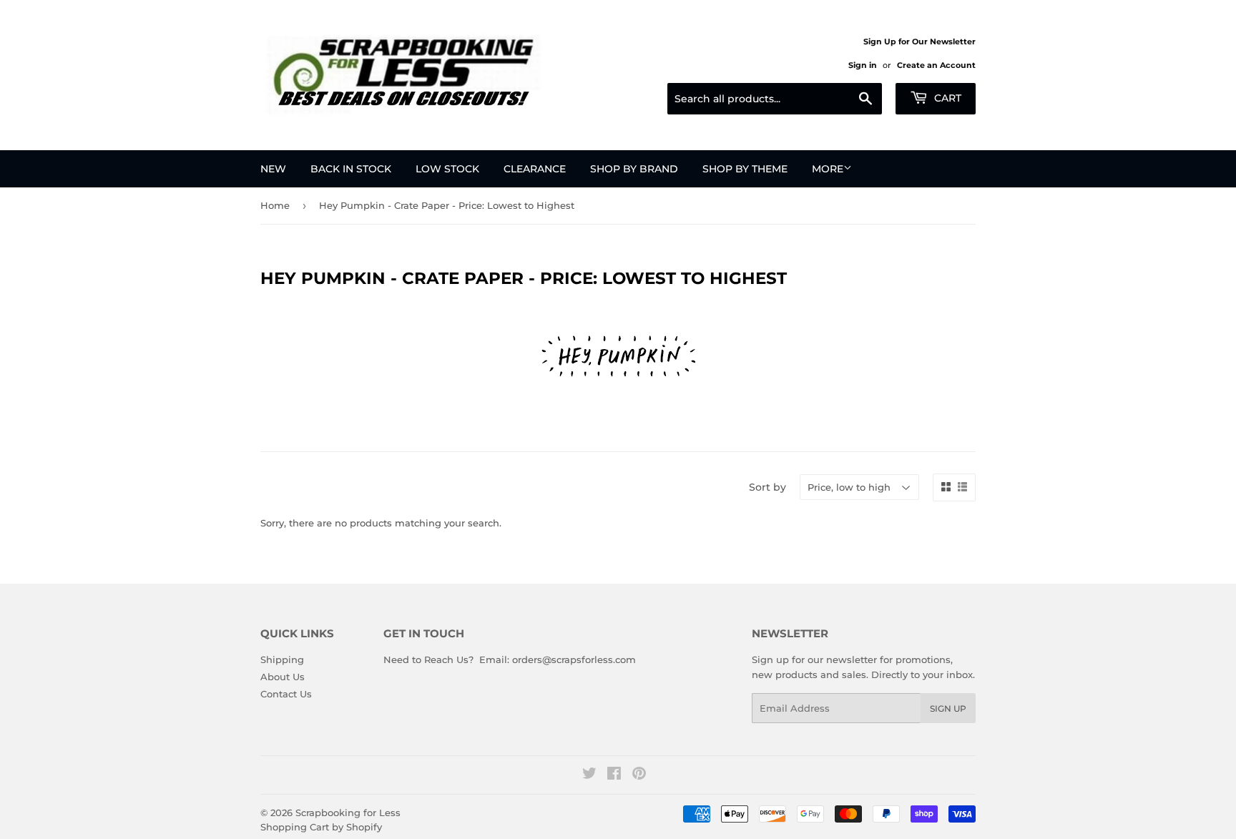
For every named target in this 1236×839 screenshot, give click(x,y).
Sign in (862, 65)
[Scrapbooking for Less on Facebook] (614, 775)
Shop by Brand (634, 168)
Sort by (767, 487)
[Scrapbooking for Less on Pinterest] (639, 775)
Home (275, 205)
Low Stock (447, 168)
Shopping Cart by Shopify (321, 827)
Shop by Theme (745, 168)
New (273, 168)
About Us (282, 676)
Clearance (535, 168)
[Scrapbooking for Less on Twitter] (589, 775)
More (827, 168)
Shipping (282, 659)
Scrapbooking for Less (348, 812)
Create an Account (936, 65)
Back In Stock (350, 168)
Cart (946, 98)
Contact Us (286, 694)
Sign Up (948, 708)
